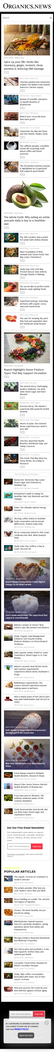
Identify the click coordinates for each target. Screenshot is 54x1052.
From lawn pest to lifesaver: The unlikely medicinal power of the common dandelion (29, 798)
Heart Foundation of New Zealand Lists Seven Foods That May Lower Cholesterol (34, 254)
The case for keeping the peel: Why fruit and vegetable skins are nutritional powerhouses (34, 321)
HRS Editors (34, 113)
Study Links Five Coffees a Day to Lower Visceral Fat (29, 547)
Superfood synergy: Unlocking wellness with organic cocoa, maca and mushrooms (34, 304)
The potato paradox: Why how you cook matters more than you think (30, 889)
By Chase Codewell (31, 488)
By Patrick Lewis (30, 513)
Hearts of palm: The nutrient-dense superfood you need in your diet (33, 426)
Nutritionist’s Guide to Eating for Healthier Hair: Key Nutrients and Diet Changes (31, 496)
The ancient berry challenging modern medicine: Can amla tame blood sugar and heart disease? (34, 390)
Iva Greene (19, 366)
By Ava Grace (29, 677)
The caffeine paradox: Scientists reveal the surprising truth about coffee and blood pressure (34, 150)
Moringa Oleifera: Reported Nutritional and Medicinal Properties (32, 939)
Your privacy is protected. (16, 854)
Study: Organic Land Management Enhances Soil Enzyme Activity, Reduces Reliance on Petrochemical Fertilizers (30, 640)
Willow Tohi (19, 58)
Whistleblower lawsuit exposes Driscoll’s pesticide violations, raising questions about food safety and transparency (31, 925)
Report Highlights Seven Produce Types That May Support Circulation (25, 371)
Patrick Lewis (34, 266)
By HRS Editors (21, 612)
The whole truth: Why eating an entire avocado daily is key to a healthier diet (27, 221)
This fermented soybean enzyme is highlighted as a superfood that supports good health (35, 168)
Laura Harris (29, 916)
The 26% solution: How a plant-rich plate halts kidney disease (34, 238)
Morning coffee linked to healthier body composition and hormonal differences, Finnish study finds (30, 521)
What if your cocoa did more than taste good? (33, 117)
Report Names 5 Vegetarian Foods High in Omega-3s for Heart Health (25, 583)
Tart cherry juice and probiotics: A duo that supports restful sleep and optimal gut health (31, 952)
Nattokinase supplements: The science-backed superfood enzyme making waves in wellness (30, 685)
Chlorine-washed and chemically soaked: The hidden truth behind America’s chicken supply (35, 85)
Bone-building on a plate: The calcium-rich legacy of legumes (32, 900)
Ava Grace (34, 142)
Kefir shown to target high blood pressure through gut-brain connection (25, 731)
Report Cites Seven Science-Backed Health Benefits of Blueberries (30, 785)
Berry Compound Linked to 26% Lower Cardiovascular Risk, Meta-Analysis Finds (32, 535)
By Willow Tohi (30, 527)
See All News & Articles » (27, 474)
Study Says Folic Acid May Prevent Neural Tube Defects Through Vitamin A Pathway (33, 272)
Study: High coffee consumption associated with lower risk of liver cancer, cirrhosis (29, 977)
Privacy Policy (21, 1029)
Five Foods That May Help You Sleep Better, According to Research (33, 461)
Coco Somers (35, 128)
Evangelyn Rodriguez (32, 905)
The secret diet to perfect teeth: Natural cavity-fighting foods (35, 287)
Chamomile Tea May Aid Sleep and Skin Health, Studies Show (34, 132)
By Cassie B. (28, 631)
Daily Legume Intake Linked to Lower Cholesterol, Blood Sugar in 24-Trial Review (31, 655)
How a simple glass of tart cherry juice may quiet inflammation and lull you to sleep (32, 699)
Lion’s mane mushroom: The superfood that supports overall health (26, 616)
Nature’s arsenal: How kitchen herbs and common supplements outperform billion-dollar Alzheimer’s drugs (31, 670)
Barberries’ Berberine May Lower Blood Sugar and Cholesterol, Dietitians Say (29, 482)
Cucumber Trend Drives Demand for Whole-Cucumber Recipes (30, 964)
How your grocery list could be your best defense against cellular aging (31, 989)
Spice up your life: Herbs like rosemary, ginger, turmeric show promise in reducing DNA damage (24, 65)
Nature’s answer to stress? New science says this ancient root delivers (31, 626)
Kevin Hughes (34, 283)
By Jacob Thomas (22, 727)
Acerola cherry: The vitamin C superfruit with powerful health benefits (34, 409)
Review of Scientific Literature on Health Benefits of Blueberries (33, 102)
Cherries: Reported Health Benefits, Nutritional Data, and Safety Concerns (33, 443)
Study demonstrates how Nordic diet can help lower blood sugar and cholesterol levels (31, 812)
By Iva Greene (21, 579)
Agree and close (26, 1035)
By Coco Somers (30, 502)
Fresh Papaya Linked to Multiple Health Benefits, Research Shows (29, 774)
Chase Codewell (35, 96)
